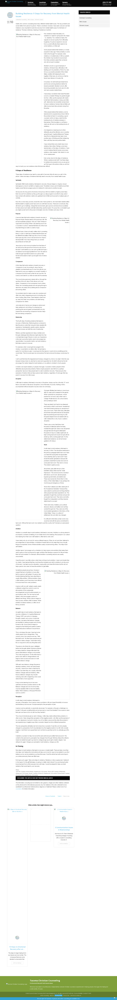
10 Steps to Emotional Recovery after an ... (17, 948)
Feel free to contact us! (75, 995)
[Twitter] (39, 995)
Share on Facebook (50, 796)
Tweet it (59, 796)
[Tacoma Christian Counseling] (15, 2)
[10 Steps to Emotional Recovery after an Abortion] (17, 873)
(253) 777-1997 (107, 3)
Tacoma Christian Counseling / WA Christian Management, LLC (43, 993)
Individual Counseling (21, 19)
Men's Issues (31, 19)
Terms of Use (66, 995)
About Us (52, 995)
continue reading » (17, 963)
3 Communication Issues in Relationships (64, 828)
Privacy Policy (58, 995)
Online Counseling (44, 995)
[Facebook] (36, 995)
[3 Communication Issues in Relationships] (64, 813)
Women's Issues (39, 19)
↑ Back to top (66, 796)
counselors (19, 789)
